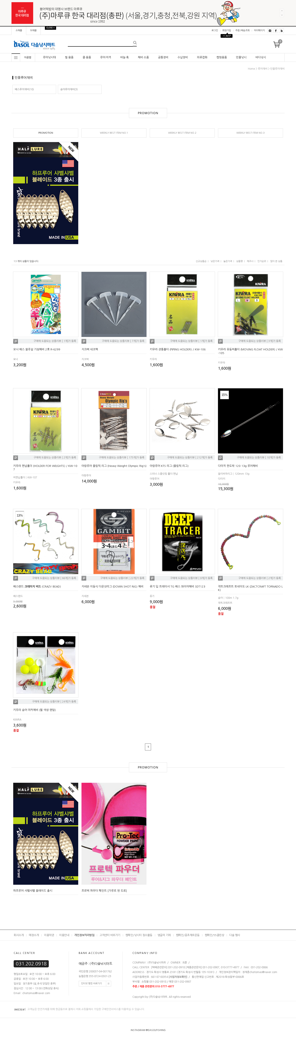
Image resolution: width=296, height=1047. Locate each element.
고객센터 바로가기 (109, 935)
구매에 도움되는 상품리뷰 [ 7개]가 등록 (123, 341)
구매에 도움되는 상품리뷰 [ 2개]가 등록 (55, 457)
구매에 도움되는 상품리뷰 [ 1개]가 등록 (55, 341)
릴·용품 (69, 57)
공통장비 (163, 57)
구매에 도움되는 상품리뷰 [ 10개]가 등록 (259, 457)
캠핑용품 (221, 57)
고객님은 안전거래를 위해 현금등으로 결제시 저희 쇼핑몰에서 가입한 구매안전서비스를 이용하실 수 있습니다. (86, 1009)
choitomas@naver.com (263, 972)
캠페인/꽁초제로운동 (188, 935)
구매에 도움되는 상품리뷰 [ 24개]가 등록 (54, 701)
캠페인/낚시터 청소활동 (138, 935)
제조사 (250, 261)
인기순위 (261, 261)
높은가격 (227, 261)
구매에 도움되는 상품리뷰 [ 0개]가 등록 (191, 578)
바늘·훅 (124, 57)
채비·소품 (143, 57)
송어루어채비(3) (69, 89)
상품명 (239, 261)
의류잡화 (202, 57)
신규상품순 (201, 261)
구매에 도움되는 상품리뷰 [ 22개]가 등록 (122, 578)
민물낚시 (241, 57)
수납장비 (182, 57)
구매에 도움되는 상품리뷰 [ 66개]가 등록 (54, 578)
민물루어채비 (277, 68)
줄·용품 (87, 57)
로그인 (214, 30)
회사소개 (19, 935)
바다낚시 (260, 57)
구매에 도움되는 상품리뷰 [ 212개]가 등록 (190, 457)
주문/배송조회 (242, 30)
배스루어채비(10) (24, 89)
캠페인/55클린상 (214, 935)
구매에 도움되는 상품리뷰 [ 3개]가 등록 (259, 341)
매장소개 (34, 935)
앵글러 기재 (164, 935)
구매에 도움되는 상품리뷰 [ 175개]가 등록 (121, 457)
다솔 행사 (234, 935)
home (251, 68)
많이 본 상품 (276, 261)
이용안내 (64, 935)
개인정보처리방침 (84, 935)
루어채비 (262, 68)
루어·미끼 (105, 57)
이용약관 (49, 935)
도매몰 (33, 30)
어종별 (27, 57)
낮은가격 (215, 261)
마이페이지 (259, 30)
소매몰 (19, 30)
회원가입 (226, 30)
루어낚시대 (49, 57)
